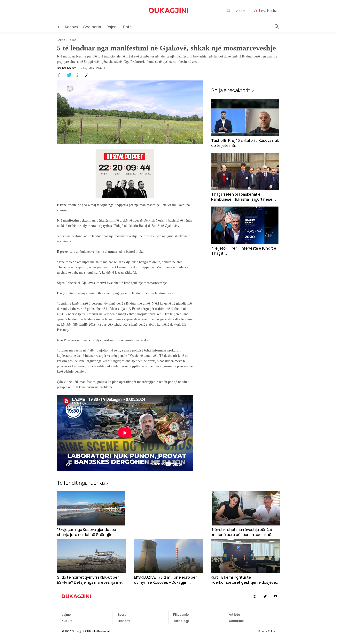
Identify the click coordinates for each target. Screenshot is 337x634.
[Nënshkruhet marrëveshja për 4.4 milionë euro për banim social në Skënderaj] (246, 508)
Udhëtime (236, 621)
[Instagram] (254, 596)
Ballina (61, 40)
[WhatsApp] (77, 75)
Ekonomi (123, 621)
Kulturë (67, 621)
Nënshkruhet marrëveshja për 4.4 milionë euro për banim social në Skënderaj (242, 532)
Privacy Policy (266, 631)
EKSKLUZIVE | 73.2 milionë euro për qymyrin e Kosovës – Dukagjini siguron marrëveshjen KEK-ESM (165, 580)
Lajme (72, 40)
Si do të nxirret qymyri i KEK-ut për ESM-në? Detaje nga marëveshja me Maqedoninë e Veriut (89, 580)
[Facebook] (59, 75)
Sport (121, 614)
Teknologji (181, 621)
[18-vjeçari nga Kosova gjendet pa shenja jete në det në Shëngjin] (91, 508)
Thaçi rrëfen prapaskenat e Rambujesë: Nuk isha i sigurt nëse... (243, 197)
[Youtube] (275, 596)
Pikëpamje (181, 614)
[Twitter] (68, 75)
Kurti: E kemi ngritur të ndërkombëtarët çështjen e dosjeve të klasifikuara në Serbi (243, 580)
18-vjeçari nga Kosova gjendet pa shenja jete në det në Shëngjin (86, 532)
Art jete (234, 614)
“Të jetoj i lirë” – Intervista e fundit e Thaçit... (243, 251)
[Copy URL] (86, 75)
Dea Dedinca (69, 68)
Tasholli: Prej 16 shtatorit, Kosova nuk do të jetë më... (245, 143)
